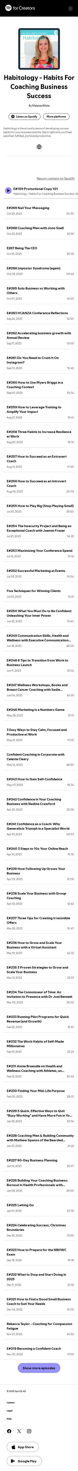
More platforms (56, 116)
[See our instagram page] (29, 1431)
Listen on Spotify (26, 116)
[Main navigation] (70, 8)
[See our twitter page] (19, 1431)
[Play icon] (8, 190)
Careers (11, 1402)
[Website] (39, 146)
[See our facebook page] (9, 1431)
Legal (9, 1410)
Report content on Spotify (56, 178)
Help (9, 1418)
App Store (26, 1447)
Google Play (27, 1461)
